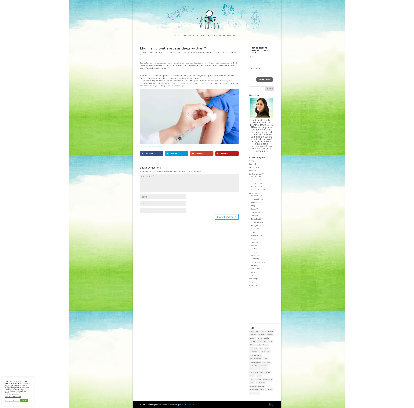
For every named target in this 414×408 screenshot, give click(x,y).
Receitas (254, 265)
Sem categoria (254, 279)
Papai (229, 35)
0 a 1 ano (169, 52)
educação (258, 345)
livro (256, 365)
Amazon (263, 331)
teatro (252, 393)
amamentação (254, 331)
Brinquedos (255, 212)
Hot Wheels (266, 362)
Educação (254, 225)
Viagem (251, 285)
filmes (266, 348)
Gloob (266, 359)
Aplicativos (254, 202)
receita (252, 383)
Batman (270, 331)
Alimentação (255, 199)
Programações (256, 262)
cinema (260, 338)
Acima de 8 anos (203, 52)
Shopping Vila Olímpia (257, 389)
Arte (252, 206)
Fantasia (265, 345)
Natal (253, 249)
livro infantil (263, 365)
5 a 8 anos (193, 52)
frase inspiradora (255, 355)
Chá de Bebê (255, 219)
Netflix (262, 372)
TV (252, 275)
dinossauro (262, 341)
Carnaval (254, 216)
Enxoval (253, 229)
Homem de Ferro (255, 362)
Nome (253, 252)
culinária (266, 338)
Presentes (254, 259)
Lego (251, 365)
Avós (251, 161)
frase (268, 352)
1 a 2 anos (176, 52)
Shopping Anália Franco (257, 386)
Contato (236, 35)
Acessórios (255, 196)
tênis (257, 393)
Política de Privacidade (187, 405)
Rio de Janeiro (260, 383)
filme (261, 348)
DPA (251, 345)
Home (177, 35)
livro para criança (255, 369)
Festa (253, 232)
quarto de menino (255, 379)
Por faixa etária (198, 35)
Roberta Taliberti (148, 52)
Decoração (255, 222)
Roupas (253, 269)
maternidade (254, 372)
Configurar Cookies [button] (12, 401)
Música (253, 245)
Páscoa (253, 255)
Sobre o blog (186, 35)
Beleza (253, 209)
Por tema (211, 35)
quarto (259, 376)
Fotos (251, 164)
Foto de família (254, 352)
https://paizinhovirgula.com (154, 147)
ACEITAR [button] (24, 401)
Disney (270, 341)
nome (268, 372)
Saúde (231, 52)
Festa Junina (255, 236)
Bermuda (253, 335)
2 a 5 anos (185, 52)
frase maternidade (256, 359)
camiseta (270, 335)
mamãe (222, 35)
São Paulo (269, 389)
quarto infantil (267, 379)
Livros (253, 242)
